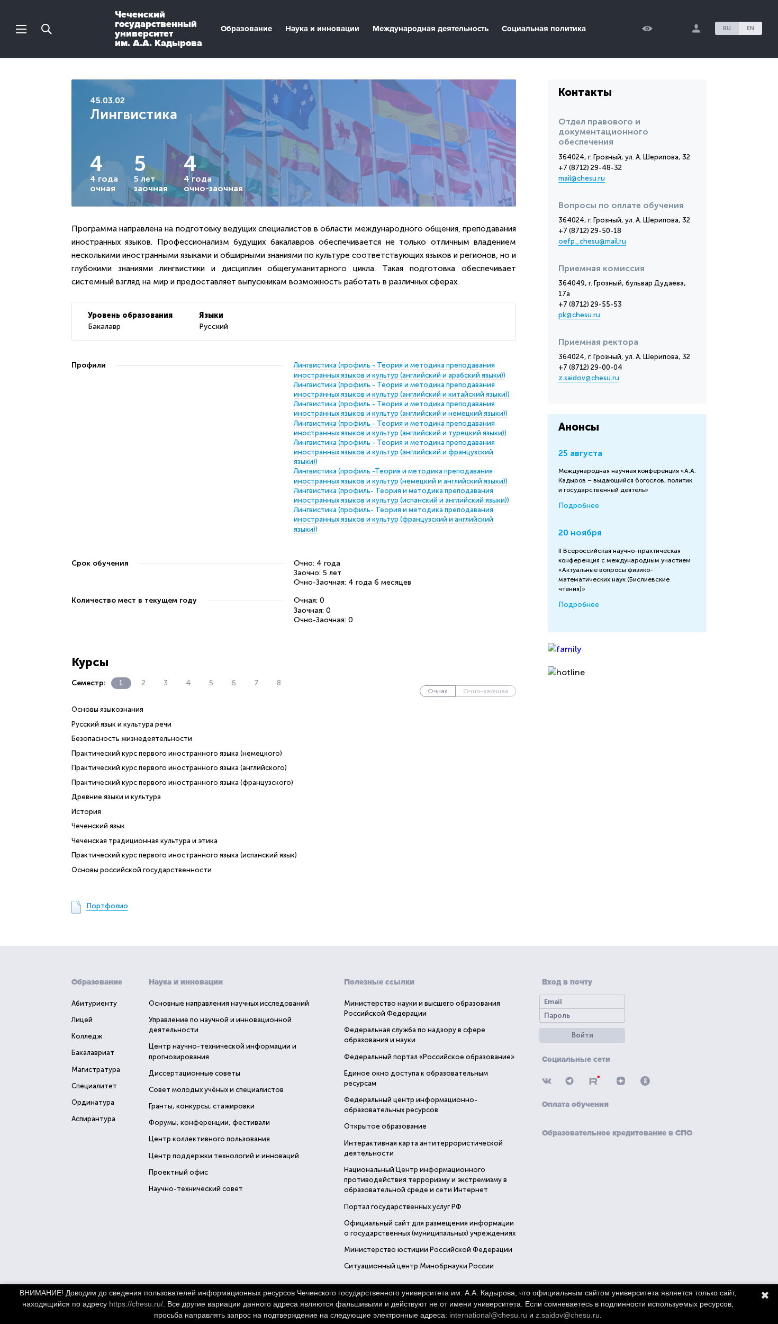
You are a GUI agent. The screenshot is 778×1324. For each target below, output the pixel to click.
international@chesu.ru (488, 1315)
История (86, 812)
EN (750, 28)
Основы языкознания (107, 709)
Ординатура (92, 1102)
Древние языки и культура (116, 797)
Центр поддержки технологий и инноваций (224, 1156)
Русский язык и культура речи (121, 724)
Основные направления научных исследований (229, 1003)
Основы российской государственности (141, 870)
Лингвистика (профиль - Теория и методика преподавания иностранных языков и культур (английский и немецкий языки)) (401, 408)
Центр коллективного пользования (209, 1139)
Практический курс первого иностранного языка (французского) (182, 782)
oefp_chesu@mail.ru (592, 241)
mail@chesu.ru (581, 178)
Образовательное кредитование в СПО (617, 1133)
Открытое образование (385, 1126)
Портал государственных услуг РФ (403, 1207)
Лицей (82, 1020)
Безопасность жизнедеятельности (131, 738)
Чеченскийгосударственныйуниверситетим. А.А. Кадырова (158, 29)
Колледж (86, 1036)
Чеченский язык (98, 826)
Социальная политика (544, 28)
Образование (246, 28)
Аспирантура (93, 1119)
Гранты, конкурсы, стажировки (202, 1106)
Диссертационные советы (194, 1073)
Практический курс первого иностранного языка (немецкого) (176, 753)
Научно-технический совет (196, 1189)
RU (727, 28)
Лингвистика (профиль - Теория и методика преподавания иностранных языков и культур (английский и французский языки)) (394, 452)
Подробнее (578, 505)
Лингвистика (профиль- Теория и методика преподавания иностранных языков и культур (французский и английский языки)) (393, 519)
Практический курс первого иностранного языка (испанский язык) (184, 855)
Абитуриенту (94, 1003)
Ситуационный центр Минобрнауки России (419, 1266)
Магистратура (95, 1069)
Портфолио (107, 905)
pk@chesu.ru (579, 315)
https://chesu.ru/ (136, 1304)
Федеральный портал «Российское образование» (429, 1057)
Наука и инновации (322, 28)
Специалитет (94, 1086)
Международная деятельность (430, 28)
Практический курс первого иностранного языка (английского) (179, 768)
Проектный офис (178, 1172)
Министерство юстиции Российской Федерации (428, 1250)
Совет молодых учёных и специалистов (216, 1090)
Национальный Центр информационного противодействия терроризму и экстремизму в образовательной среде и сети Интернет (425, 1180)
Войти (582, 1035)
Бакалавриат (92, 1053)
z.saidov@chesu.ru (588, 378)
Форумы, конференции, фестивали (209, 1122)
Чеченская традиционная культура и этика (144, 841)
